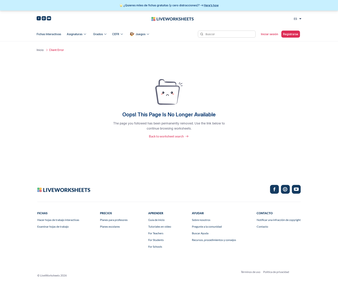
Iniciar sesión (269, 34)
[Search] (202, 33)
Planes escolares (110, 226)
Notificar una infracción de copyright (279, 219)
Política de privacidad (276, 271)
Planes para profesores (114, 219)
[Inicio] (172, 18)
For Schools (155, 246)
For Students (156, 239)
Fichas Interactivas (49, 34)
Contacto (262, 226)
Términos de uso (250, 271)
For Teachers (155, 233)
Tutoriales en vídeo (159, 226)
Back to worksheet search (166, 136)
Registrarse (290, 34)
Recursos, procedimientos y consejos (214, 239)
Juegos (140, 34)
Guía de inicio (156, 219)
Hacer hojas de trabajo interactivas (58, 219)
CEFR (115, 34)
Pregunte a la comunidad (207, 226)
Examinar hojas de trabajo (53, 226)
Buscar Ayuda (200, 233)
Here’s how (211, 5)
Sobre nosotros (201, 219)
